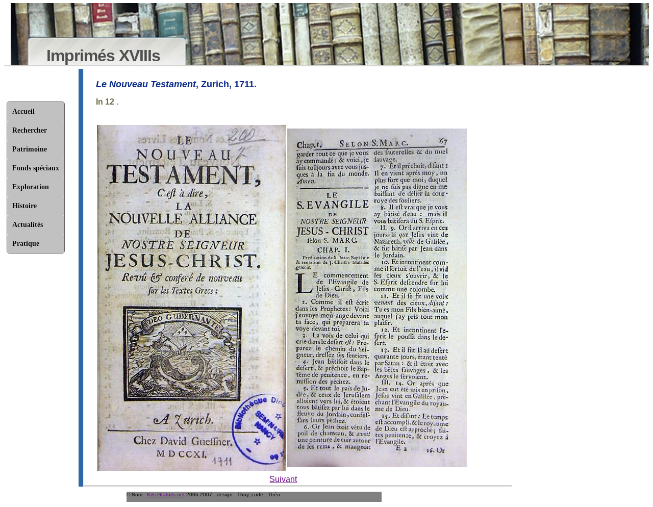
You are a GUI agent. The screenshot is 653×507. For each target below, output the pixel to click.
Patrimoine (29, 149)
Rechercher (29, 130)
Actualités (27, 225)
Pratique (25, 243)
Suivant (283, 479)
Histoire (24, 206)
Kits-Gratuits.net (166, 494)
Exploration (30, 187)
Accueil (23, 111)
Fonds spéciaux (35, 168)
